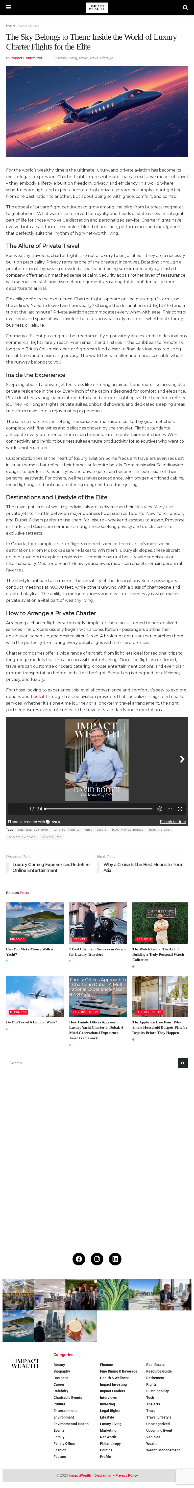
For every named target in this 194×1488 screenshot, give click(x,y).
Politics (106, 1450)
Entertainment (65, 1411)
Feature (60, 1457)
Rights (151, 1384)
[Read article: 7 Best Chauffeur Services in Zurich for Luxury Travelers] (98, 923)
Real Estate (155, 1365)
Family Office (64, 1444)
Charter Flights (67, 829)
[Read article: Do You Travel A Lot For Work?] (35, 996)
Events (59, 1430)
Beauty (59, 1365)
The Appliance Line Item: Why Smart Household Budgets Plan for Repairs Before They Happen (159, 1027)
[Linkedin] (115, 1259)
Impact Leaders (112, 1391)
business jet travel (33, 829)
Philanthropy (110, 1444)
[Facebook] (78, 1259)
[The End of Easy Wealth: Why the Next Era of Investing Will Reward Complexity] (50, 1326)
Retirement (155, 1378)
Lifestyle (107, 1417)
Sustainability (157, 1391)
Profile (105, 1457)
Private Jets (51, 837)
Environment (64, 1417)
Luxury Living (29, 25)
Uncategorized (158, 1424)
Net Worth (108, 1437)
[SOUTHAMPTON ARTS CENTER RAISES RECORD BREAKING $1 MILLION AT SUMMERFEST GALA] (18, 1295)
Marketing (108, 1430)
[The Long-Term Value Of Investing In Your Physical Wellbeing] (81, 1326)
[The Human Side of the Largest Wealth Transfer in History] (113, 1295)
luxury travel (160, 829)
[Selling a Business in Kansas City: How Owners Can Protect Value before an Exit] (175, 1295)
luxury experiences (127, 829)
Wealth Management (163, 1450)
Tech (150, 1398)
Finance (17, 939)
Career (59, 1384)
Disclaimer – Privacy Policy (116, 1475)
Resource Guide (159, 1371)
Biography (62, 1371)
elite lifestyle (95, 829)
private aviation (22, 837)
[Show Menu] (8, 7)
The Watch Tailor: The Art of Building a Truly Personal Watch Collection (158, 954)
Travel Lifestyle (101, 58)
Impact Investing (113, 1384)
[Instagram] (97, 1259)
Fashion (143, 939)
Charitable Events (68, 1398)
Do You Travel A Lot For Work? (31, 1022)
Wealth (152, 1444)
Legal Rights (110, 1411)
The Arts (153, 1404)
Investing (107, 1404)
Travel (83, 58)
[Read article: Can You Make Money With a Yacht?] (35, 923)
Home (10, 25)
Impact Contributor (26, 58)
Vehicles (153, 1437)
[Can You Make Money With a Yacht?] (18, 1326)
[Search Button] (185, 7)
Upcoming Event (159, 1430)
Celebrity (61, 1391)
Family (59, 1437)
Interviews (108, 1398)
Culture (59, 1404)
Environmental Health (71, 1424)
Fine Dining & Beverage (118, 1371)
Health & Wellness (114, 1378)
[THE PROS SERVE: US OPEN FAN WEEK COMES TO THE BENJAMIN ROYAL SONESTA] (81, 1295)
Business (18, 1012)
